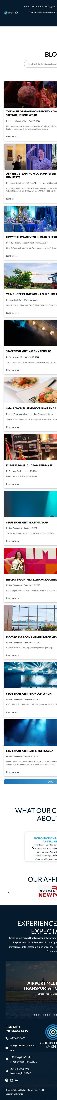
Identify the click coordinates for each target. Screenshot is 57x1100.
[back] (33, 847)
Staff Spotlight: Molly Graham (27, 522)
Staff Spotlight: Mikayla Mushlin (29, 693)
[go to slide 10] (54, 1015)
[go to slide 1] (34, 1015)
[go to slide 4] (41, 1015)
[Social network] (6, 1080)
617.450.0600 (17, 1038)
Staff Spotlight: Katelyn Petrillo (28, 351)
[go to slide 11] (56, 1015)
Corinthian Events (14, 1093)
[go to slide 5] (43, 1015)
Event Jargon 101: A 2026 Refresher (29, 465)
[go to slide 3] (38, 1015)
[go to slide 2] (36, 1015)
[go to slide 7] (47, 1015)
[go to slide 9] (52, 1015)
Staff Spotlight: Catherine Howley (30, 750)
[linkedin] (16, 1080)
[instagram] (11, 1080)
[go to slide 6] (45, 1015)
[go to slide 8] (49, 1015)
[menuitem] (27, 6)
